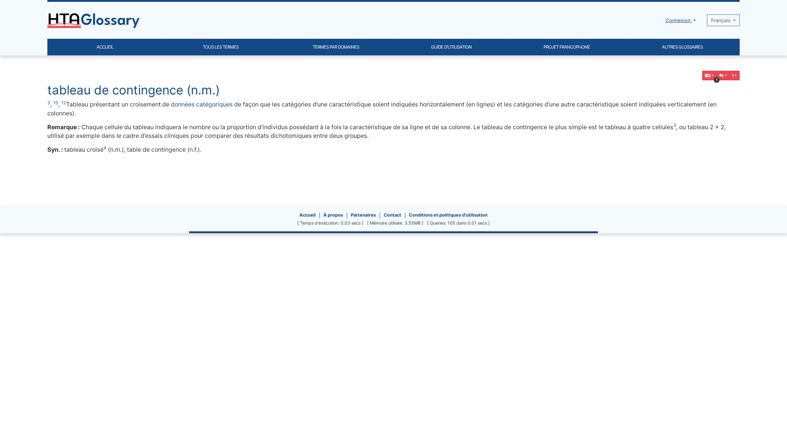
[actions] (735, 75)
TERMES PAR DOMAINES (336, 47)
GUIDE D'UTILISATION (451, 47)
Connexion (679, 20)
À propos (333, 215)
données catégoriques (202, 104)
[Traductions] (709, 75)
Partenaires (363, 215)
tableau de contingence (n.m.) (133, 90)
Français (721, 20)
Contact (392, 215)
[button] (723, 75)
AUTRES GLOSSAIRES (682, 47)
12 (63, 102)
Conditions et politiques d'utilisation (448, 215)
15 (55, 102)
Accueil (307, 215)
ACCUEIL (105, 47)
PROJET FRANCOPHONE (567, 47)
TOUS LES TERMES (221, 47)
